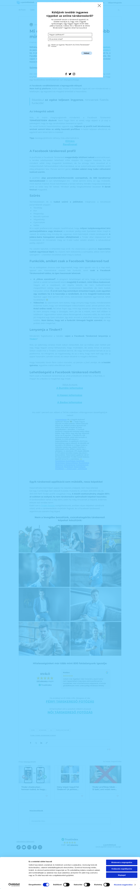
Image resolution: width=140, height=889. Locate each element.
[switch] (66, 884)
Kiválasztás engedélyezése (122, 869)
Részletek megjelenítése (123, 885)
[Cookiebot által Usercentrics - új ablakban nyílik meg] (14, 884)
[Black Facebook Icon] (66, 74)
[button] (99, 5)
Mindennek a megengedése (121, 862)
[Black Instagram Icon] (74, 74)
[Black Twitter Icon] (70, 74)
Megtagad (122, 875)
